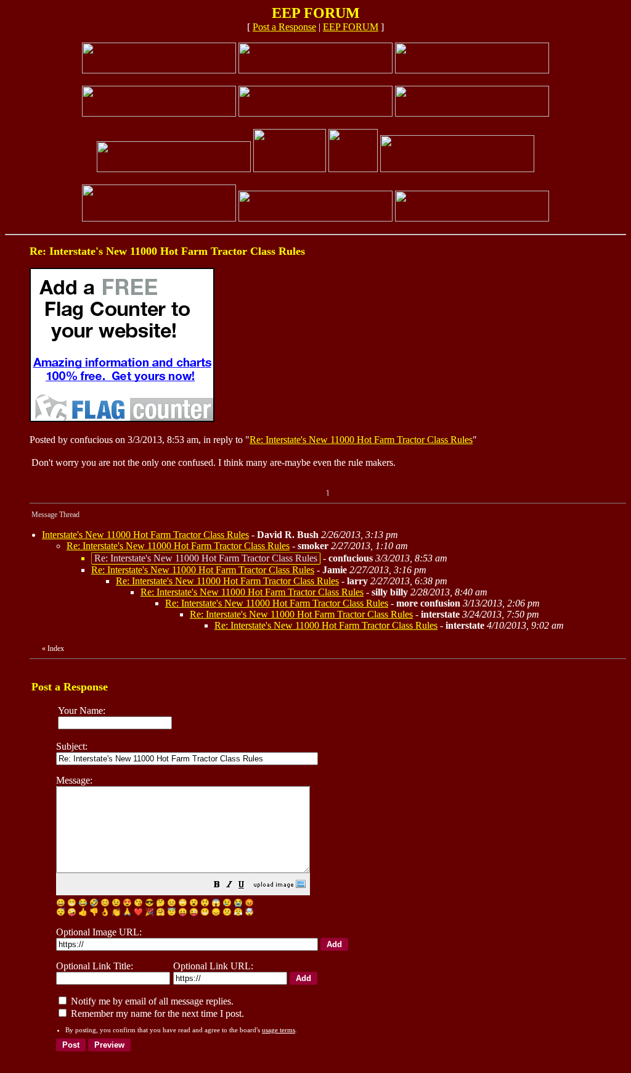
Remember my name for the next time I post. (156, 1013)
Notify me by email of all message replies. (151, 1001)
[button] (217, 885)
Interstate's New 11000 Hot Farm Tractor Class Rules (145, 534)
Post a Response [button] (284, 27)
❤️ (138, 912)
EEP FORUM (350, 27)
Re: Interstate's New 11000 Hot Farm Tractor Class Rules (361, 439)
